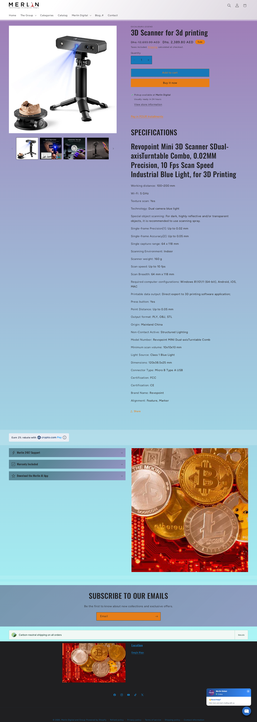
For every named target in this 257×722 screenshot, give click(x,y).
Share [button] (137, 411)
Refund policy (117, 720)
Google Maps (137, 652)
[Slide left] (12, 148)
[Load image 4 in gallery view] (98, 148)
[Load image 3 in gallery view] (74, 148)
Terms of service (153, 720)
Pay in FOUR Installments (147, 116)
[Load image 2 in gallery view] (51, 148)
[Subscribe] (156, 616)
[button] (28, 15)
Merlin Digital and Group (73, 720)
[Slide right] (113, 148)
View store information (148, 104)
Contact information (194, 720)
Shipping (153, 47)
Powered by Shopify (96, 720)
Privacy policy (134, 720)
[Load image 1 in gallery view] (27, 148)
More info (241, 635)
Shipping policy (172, 720)
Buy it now (170, 82)
